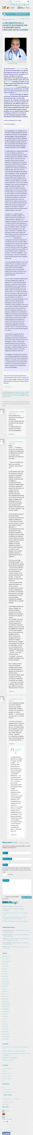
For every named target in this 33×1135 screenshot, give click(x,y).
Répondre (11, 434)
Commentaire (6, 880)
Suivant (28, 18)
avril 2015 (5, 974)
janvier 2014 (5, 1001)
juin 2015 (5, 968)
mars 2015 (5, 976)
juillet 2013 (5, 1016)
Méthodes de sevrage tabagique (10, 1057)
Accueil (8, 13)
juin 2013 (5, 1019)
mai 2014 (5, 991)
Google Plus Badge (7, 1119)
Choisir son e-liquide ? (7, 1078)
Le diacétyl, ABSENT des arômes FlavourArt (13, 906)
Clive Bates (8, 81)
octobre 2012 (6, 1039)
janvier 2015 (5, 981)
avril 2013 (5, 1024)
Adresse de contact (7, 859)
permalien (8, 396)
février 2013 (5, 1029)
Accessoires (4, 1071)
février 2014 (5, 999)
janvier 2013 (5, 1031)
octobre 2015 (6, 958)
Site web (5, 864)
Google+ (7, 1114)
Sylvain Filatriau (8, 386)
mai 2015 (5, 971)
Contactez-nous (7, 1095)
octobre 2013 (6, 1009)
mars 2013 (5, 1026)
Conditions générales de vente (8, 1092)
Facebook (7, 1110)
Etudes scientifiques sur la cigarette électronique (14, 1051)
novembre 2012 (6, 1036)
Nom (5, 853)
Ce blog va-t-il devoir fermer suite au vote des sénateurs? (16, 921)
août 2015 (5, 963)
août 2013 (5, 1014)
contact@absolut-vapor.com (8, 1101)
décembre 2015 (6, 956)
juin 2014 (5, 989)
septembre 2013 (6, 1011)
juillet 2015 (5, 966)
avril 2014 (5, 994)
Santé (3, 1081)
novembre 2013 (6, 1006)
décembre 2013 (6, 1004)
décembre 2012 (6, 1034)
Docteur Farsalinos (20, 68)
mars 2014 (5, 996)
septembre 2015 (6, 961)
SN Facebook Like (7, 1131)
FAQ (3, 1087)
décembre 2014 (6, 984)
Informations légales (6, 1089)
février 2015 (5, 979)
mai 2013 (5, 1021)
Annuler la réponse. (24, 842)
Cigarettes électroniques (7, 1068)
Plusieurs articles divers (8, 1060)
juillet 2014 (5, 986)
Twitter (6, 1117)
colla (15, 842)
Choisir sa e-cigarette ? (7, 1076)
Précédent (22, 18)
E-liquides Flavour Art (6, 1073)
